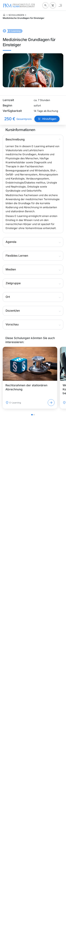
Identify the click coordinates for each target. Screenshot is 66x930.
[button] (33, 139)
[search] (45, 5)
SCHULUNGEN (16, 15)
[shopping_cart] (53, 5)
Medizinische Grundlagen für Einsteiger (23, 18)
